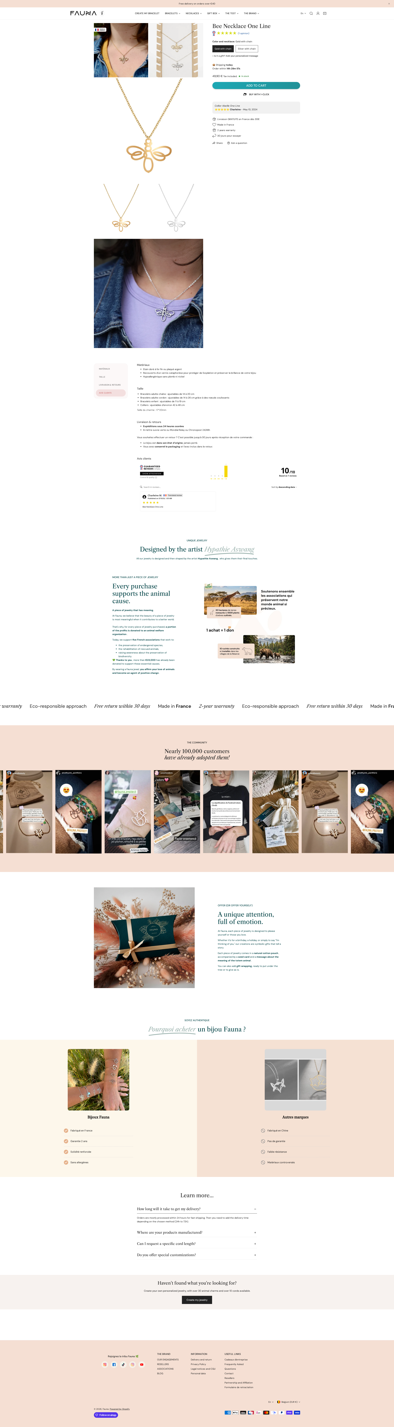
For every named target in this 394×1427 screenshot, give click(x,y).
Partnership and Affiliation (239, 1382)
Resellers (229, 1378)
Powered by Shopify (120, 1409)
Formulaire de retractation (239, 1387)
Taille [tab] (102, 377)
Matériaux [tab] (104, 369)
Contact (229, 1373)
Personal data (198, 1373)
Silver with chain (247, 48)
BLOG (160, 1373)
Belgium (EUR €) (289, 1402)
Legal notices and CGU (203, 1368)
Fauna (106, 1409)
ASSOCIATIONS (165, 1368)
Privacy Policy (198, 1364)
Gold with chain (223, 48)
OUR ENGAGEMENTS (168, 1359)
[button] (324, 13)
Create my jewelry (197, 1300)
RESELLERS (163, 1364)
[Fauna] (87, 13)
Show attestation (152, 473)
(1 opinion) (243, 33)
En (302, 13)
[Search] (311, 13)
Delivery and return (201, 1359)
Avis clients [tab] (105, 393)
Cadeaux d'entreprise (236, 1359)
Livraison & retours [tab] (110, 385)
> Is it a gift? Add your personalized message (235, 55)
